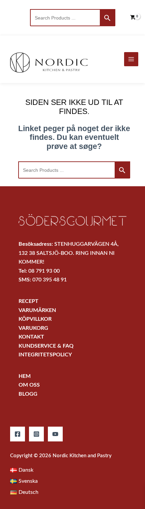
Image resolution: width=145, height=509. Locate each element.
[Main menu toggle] (131, 59)
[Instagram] (36, 434)
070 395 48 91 (49, 279)
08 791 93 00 (44, 271)
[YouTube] (55, 434)
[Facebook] (17, 434)
